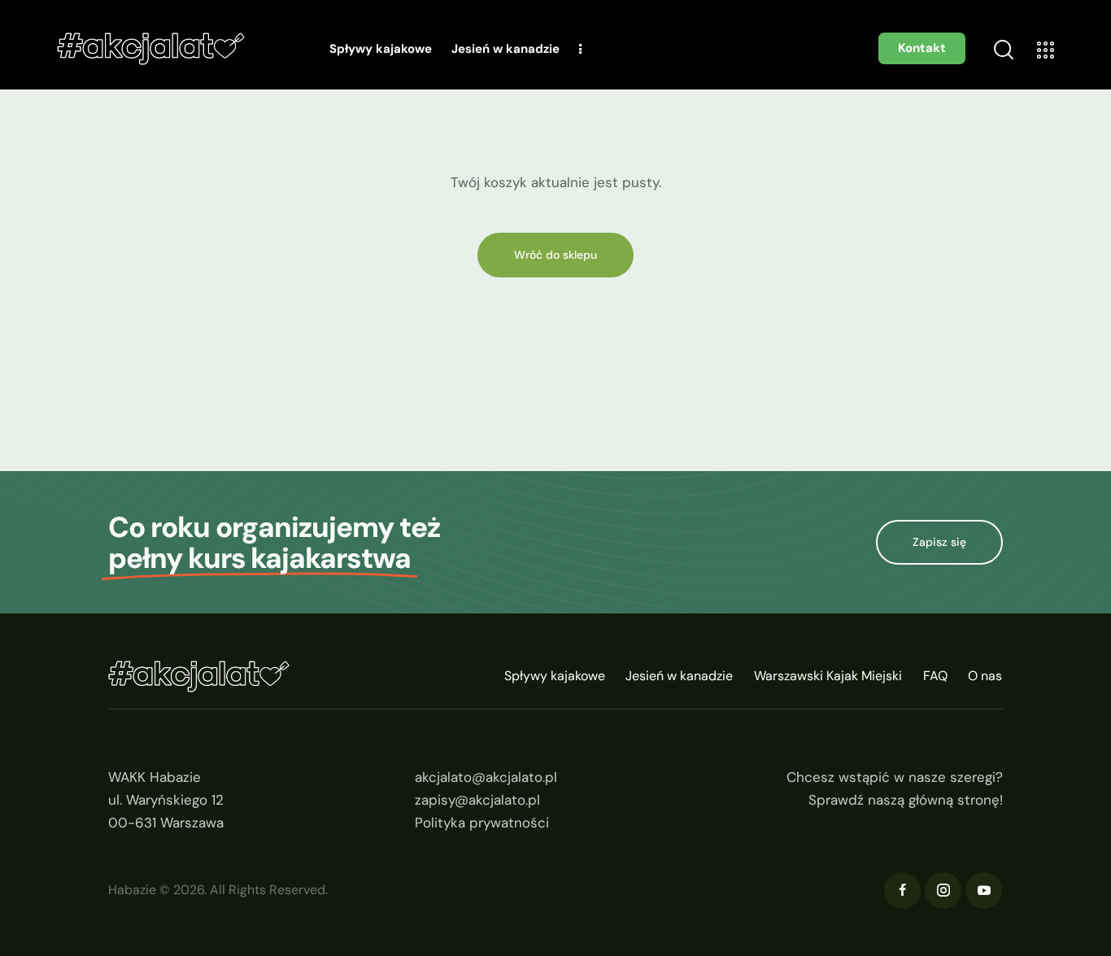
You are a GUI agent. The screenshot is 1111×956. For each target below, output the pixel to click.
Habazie (132, 889)
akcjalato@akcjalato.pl (486, 777)
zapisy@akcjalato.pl (477, 800)
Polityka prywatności (482, 823)
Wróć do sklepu (555, 254)
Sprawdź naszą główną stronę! (905, 800)
